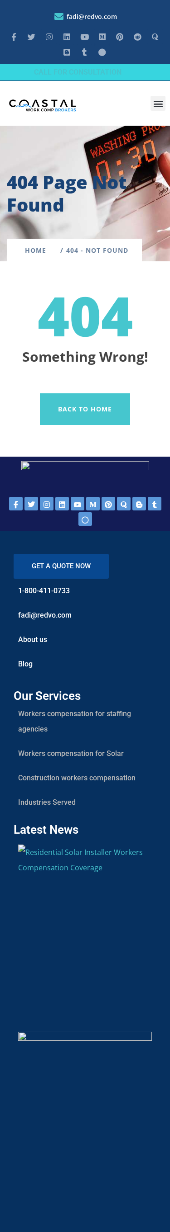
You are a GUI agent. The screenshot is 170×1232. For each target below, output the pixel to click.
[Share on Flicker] (85, 519)
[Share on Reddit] (108, 503)
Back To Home (85, 409)
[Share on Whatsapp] (77, 503)
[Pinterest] (119, 36)
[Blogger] (66, 52)
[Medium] (102, 36)
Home (38, 250)
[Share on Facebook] (16, 503)
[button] (158, 103)
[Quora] (155, 36)
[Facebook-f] (13, 36)
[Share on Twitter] (31, 503)
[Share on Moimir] (93, 503)
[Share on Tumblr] (154, 503)
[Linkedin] (66, 36)
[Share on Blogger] (139, 503)
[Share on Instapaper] (46, 503)
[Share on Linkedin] (62, 503)
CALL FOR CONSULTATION (77, 72)
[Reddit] (137, 36)
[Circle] (102, 52)
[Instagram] (49, 36)
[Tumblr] (84, 52)
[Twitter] (31, 36)
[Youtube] (84, 36)
